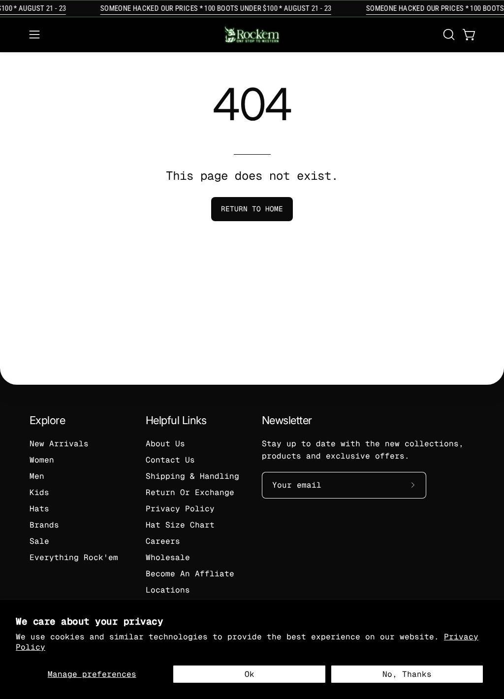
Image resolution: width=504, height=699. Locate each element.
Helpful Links (176, 420)
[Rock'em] (252, 35)
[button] (448, 34)
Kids (39, 492)
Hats (39, 508)
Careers (163, 541)
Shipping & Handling (192, 476)
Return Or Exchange (190, 492)
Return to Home (252, 208)
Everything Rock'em (74, 557)
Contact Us (170, 460)
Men (37, 476)
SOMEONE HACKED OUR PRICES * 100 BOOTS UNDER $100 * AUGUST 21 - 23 (212, 8)
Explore (47, 420)
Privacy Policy (180, 508)
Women (42, 460)
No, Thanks (407, 674)
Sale (39, 541)
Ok (249, 674)
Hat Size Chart (180, 525)
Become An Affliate (190, 573)
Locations (168, 590)
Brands (44, 525)
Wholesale (168, 557)
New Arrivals (59, 443)
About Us (165, 443)
